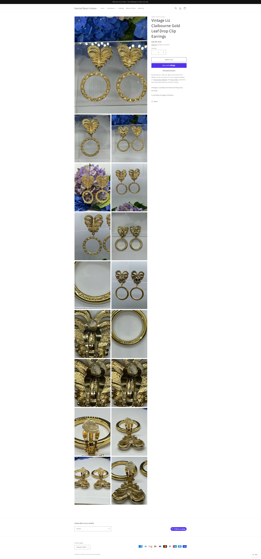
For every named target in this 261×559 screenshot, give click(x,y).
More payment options (169, 70)
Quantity (153, 48)
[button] (111, 8)
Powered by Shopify (95, 554)
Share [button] (156, 101)
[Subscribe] (109, 528)
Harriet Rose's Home (84, 554)
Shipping (154, 44)
